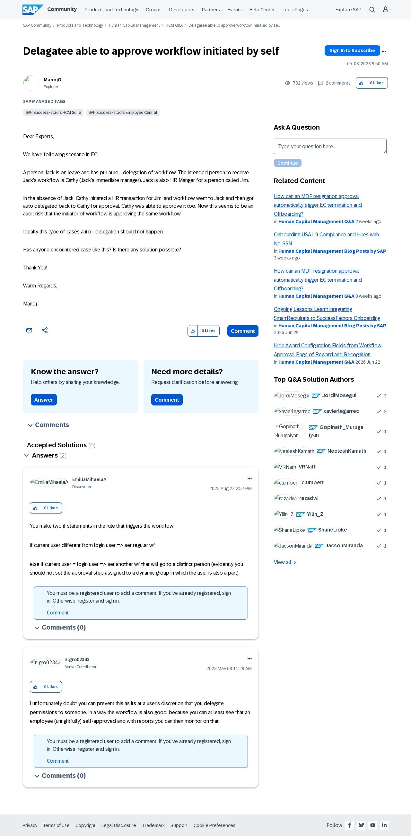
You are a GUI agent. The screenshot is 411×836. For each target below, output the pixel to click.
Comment (243, 331)
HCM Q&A (174, 25)
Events (235, 9)
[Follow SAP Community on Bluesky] (361, 825)
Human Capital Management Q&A (316, 221)
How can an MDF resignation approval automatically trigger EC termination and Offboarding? (318, 205)
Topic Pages (295, 9)
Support (179, 825)
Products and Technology (111, 9)
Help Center (262, 9)
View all (282, 562)
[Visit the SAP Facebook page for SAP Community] (349, 825)
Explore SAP (349, 9)
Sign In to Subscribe (352, 50)
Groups (154, 9)
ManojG (52, 79)
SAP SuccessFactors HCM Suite (53, 112)
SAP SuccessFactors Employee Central (123, 112)
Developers (181, 9)
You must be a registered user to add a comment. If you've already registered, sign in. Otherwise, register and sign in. (139, 597)
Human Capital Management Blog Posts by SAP (332, 251)
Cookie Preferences (214, 825)
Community (62, 9)
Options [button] (383, 51)
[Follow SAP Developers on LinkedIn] (384, 825)
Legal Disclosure (118, 825)
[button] (361, 83)
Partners (211, 9)
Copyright (85, 825)
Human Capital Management (134, 25)
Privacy (29, 825)
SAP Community (37, 25)
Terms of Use (56, 825)
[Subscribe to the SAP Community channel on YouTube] (372, 825)
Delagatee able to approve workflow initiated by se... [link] (234, 25)
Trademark (153, 825)
